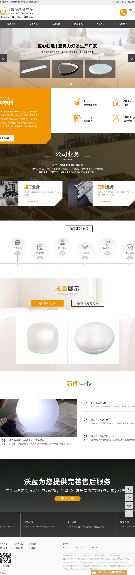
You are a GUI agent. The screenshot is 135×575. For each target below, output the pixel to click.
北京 (105, 562)
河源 (77, 569)
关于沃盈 (33, 24)
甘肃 (77, 566)
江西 (66, 566)
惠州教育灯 (96, 559)
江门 (95, 562)
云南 (127, 562)
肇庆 (125, 566)
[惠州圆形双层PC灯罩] (93, 338)
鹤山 (81, 569)
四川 (114, 566)
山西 (81, 566)
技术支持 (56, 24)
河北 (119, 562)
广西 (74, 566)
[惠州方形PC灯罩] (41, 338)
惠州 (129, 566)
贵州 (100, 566)
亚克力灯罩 (80, 547)
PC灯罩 (66, 547)
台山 (84, 569)
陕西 (89, 566)
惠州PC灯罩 (47, 303)
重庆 (116, 562)
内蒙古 (85, 566)
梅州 (74, 569)
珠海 (98, 562)
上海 (112, 562)
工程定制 (94, 547)
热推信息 (115, 2)
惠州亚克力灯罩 (88, 303)
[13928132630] (129, 489)
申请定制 (67, 498)
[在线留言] (129, 505)
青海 (107, 566)
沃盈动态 (101, 24)
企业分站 (123, 2)
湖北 (70, 566)
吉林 (93, 566)
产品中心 (78, 24)
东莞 (84, 562)
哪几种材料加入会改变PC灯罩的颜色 (26, 440)
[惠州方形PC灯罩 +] (41, 338)
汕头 (132, 566)
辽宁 (130, 562)
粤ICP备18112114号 (116, 555)
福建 (96, 566)
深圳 (80, 562)
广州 (87, 562)
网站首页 (11, 24)
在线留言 (3, 548)
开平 (88, 569)
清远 (66, 569)
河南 (123, 562)
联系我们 (123, 24)
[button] (64, 84)
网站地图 (130, 2)
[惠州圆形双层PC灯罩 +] (93, 338)
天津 (109, 562)
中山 (91, 562)
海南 (121, 566)
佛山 (102, 562)
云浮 (70, 569)
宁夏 (118, 566)
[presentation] (3, 58)
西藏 (111, 566)
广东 (104, 566)
